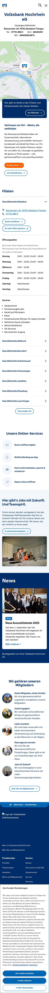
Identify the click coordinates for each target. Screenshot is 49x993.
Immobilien (6, 872)
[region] (24, 938)
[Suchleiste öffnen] (40, 5)
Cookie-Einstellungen (24, 988)
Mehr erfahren (12, 644)
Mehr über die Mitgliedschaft (23, 789)
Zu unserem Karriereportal (15, 531)
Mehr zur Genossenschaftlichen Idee (16, 845)
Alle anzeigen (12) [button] (24, 411)
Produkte (6, 863)
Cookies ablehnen (24, 981)
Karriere (29, 877)
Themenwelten (8, 868)
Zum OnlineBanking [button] (14, 173)
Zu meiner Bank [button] (13, 165)
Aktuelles (29, 882)
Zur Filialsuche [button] (33, 113)
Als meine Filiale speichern (15, 228)
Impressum (33, 965)
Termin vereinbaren (12, 222)
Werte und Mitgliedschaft (12, 877)
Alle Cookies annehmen (24, 973)
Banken (28, 863)
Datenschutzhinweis (20, 965)
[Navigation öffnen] (46, 5)
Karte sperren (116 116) (35, 868)
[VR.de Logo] (14, 5)
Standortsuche (31, 872)
